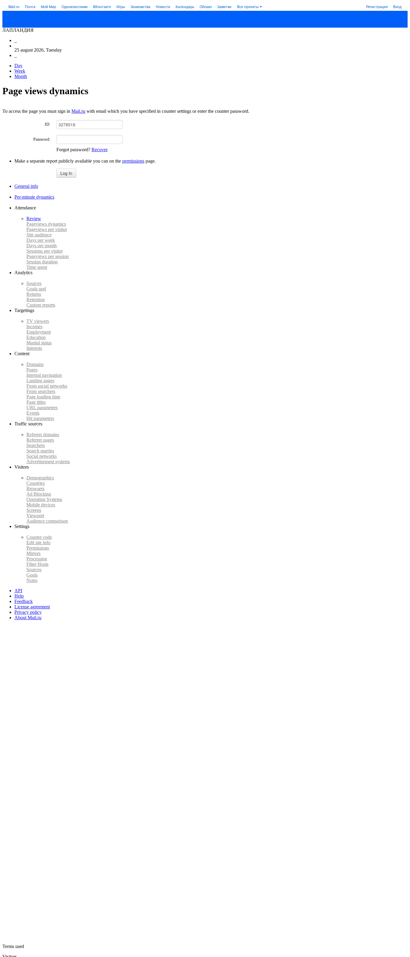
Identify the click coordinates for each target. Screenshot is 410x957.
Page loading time (43, 396)
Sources (33, 283)
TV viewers (37, 321)
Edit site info (38, 542)
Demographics (40, 477)
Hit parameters (40, 418)
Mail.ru (14, 6)
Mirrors (33, 553)
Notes (32, 580)
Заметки (224, 6)
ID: (47, 124)
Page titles (36, 402)
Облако (206, 6)
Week (19, 71)
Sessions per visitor (44, 251)
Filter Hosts (37, 564)
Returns (33, 294)
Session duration (42, 261)
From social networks (46, 385)
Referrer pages (40, 439)
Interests (34, 348)
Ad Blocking (38, 493)
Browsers (35, 488)
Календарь (185, 6)
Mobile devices (40, 504)
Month (20, 76)
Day (18, 65)
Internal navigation (44, 375)
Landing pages (40, 380)
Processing (36, 558)
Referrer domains (42, 434)
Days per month (41, 245)
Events (32, 413)
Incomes (34, 326)
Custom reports (40, 305)
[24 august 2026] (15, 40)
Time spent (36, 267)
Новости (163, 6)
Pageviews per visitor (46, 229)
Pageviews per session (47, 256)
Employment (38, 331)
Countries (35, 483)
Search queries (40, 450)
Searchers (35, 445)
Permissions (37, 547)
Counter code (39, 537)
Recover (99, 149)
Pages (32, 369)
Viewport (35, 515)
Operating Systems (44, 499)
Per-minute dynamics (34, 197)
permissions (133, 161)
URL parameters (42, 407)
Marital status (39, 342)
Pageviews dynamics (46, 223)
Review (33, 218)
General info (26, 186)
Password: (41, 139)
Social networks (41, 456)
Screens (33, 510)
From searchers (40, 391)
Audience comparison (47, 521)
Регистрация (377, 6)
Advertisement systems (48, 461)
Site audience (39, 234)
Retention (35, 299)
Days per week (40, 240)
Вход (397, 6)
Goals (36, 288)
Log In (66, 173)
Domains (35, 364)
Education (36, 337)
